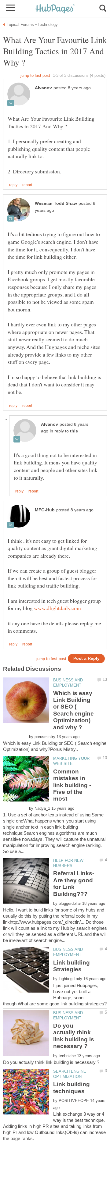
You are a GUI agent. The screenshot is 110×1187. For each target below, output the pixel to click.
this (74, 431)
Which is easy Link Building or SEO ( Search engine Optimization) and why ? (73, 710)
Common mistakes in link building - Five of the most (72, 785)
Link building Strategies (71, 965)
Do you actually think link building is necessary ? (73, 1035)
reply (13, 185)
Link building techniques (71, 1087)
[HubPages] (55, 9)
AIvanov (43, 88)
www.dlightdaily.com (57, 608)
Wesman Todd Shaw (56, 203)
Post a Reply (86, 658)
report (27, 185)
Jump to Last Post (35, 75)
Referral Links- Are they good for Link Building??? (73, 883)
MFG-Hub (45, 510)
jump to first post (51, 658)
